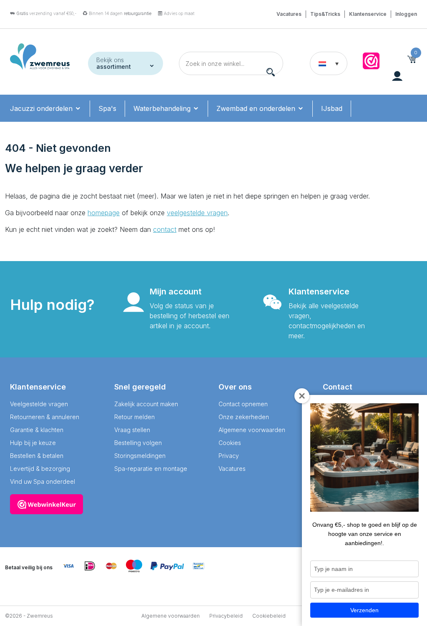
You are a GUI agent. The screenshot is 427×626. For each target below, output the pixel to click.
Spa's (107, 108)
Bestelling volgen (138, 442)
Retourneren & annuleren (44, 416)
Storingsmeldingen (140, 455)
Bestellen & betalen (36, 455)
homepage (104, 213)
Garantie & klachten (36, 429)
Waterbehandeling (163, 108)
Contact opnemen (243, 403)
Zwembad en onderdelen (256, 108)
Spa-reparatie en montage (150, 468)
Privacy (229, 455)
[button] (328, 63)
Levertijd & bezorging (40, 468)
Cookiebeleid (269, 616)
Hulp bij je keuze (33, 442)
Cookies (230, 442)
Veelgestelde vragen (39, 403)
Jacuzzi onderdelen (42, 108)
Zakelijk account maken (146, 403)
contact (164, 229)
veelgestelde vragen (197, 213)
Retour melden (134, 416)
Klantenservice (368, 14)
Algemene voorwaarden (252, 429)
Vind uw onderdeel (48, 135)
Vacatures (288, 14)
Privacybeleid (226, 616)
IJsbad (331, 108)
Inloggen (406, 14)
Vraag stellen (132, 429)
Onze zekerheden (244, 416)
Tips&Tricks (325, 14)
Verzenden (364, 610)
